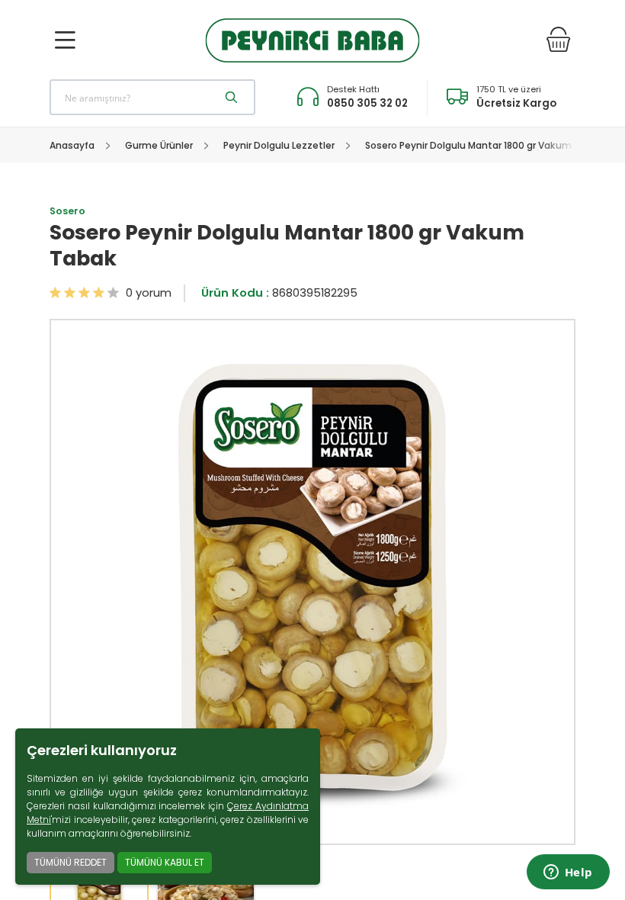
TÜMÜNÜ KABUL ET (164, 862)
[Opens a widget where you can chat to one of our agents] (568, 873)
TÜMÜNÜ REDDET (70, 862)
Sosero (67, 210)
